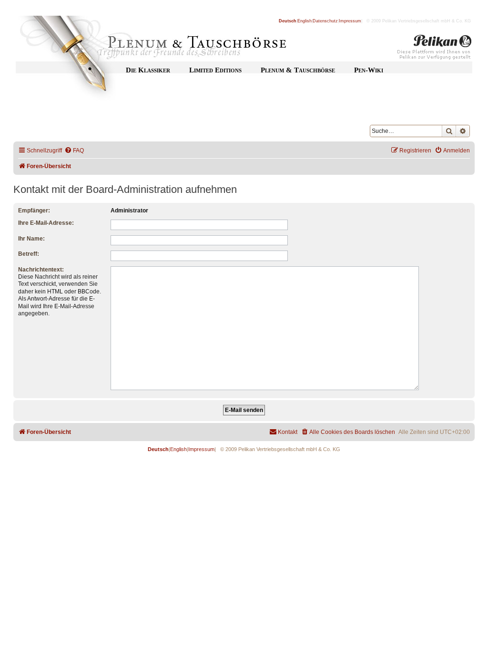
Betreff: (28, 254)
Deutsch (287, 21)
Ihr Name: (31, 238)
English (304, 21)
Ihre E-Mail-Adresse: (46, 223)
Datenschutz (325, 21)
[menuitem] (74, 150)
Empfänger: (34, 210)
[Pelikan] (434, 49)
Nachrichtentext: (41, 269)
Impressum (350, 21)
